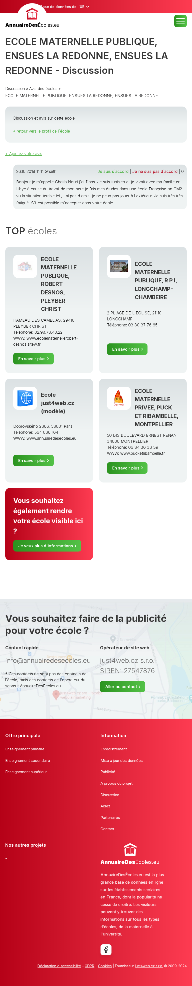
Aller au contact (121, 686)
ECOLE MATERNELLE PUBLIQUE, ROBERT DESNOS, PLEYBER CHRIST (59, 284)
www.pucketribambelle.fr (142, 453)
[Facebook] (106, 949)
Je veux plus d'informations (45, 545)
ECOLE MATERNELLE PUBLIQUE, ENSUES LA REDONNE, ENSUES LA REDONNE (81, 95)
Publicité (107, 771)
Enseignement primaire (24, 749)
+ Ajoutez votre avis (23, 153)
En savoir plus (32, 358)
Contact (107, 828)
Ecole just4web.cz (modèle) (57, 403)
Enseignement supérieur (26, 771)
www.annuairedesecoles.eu (51, 438)
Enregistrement (113, 749)
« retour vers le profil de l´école (41, 131)
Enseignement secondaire (27, 760)
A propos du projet (116, 783)
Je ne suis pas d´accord (155, 171)
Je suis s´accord (113, 171)
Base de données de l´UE (62, 7)
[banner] (32, 16)
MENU (180, 21)
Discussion (15, 88)
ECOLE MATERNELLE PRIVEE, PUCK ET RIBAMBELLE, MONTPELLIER (156, 407)
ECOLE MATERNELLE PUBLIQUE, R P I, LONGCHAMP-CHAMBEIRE (156, 280)
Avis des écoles (43, 88)
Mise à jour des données (121, 760)
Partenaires (110, 817)
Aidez (105, 806)
